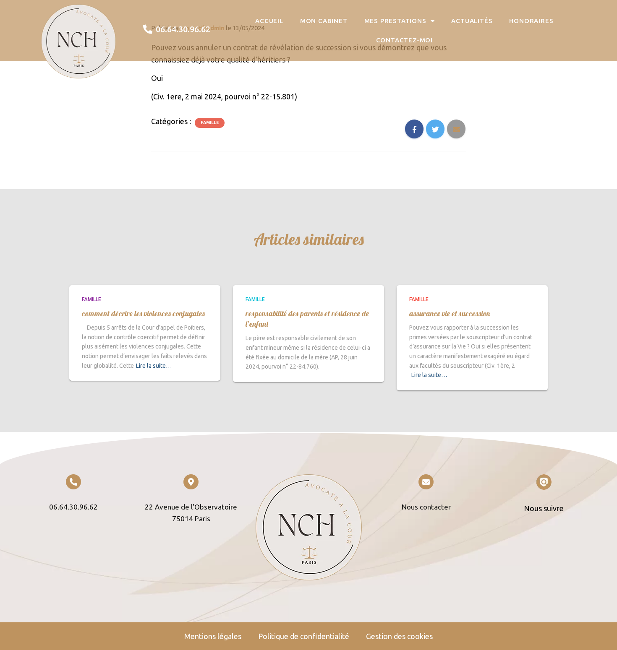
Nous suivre (544, 508)
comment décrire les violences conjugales (143, 313)
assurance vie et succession (449, 313)
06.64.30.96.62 (73, 507)
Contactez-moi (404, 40)
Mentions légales (212, 636)
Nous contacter (426, 507)
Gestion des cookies (399, 636)
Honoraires (531, 20)
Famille (210, 122)
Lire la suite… (154, 365)
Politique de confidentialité (303, 636)
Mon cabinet (324, 20)
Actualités (471, 20)
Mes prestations (395, 20)
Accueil (269, 20)
